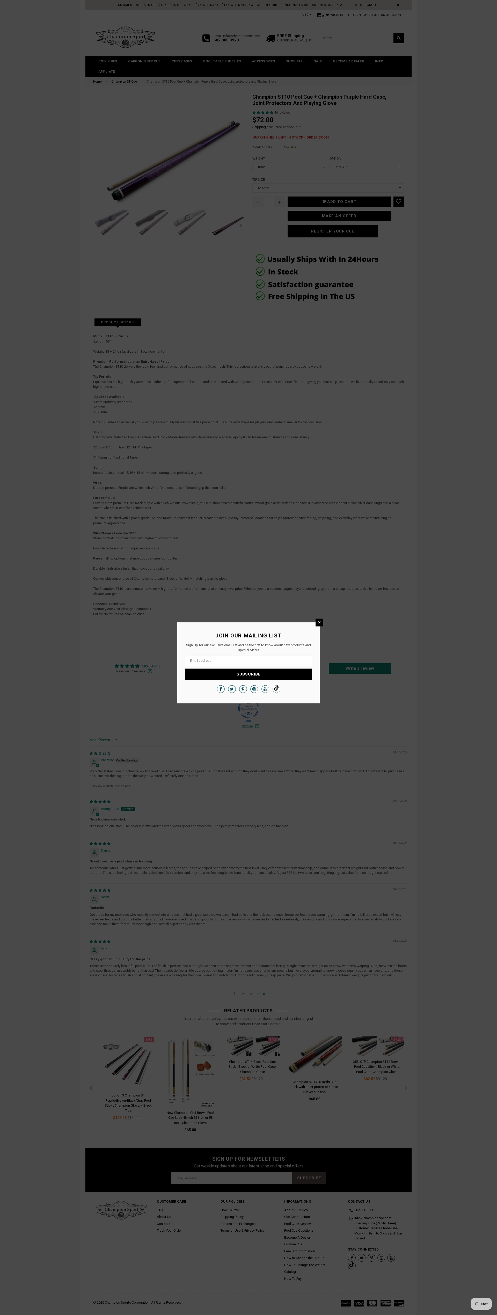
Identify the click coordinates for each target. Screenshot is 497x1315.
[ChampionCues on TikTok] (276, 689)
